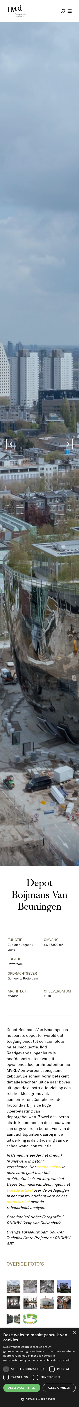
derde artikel (18, 1201)
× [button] (74, 1332)
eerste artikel (49, 1166)
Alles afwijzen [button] (59, 1388)
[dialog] (39, 1367)
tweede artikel (19, 1190)
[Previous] (11, 444)
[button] (39, 1399)
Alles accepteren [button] (21, 1388)
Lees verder (64, 1360)
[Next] (68, 444)
